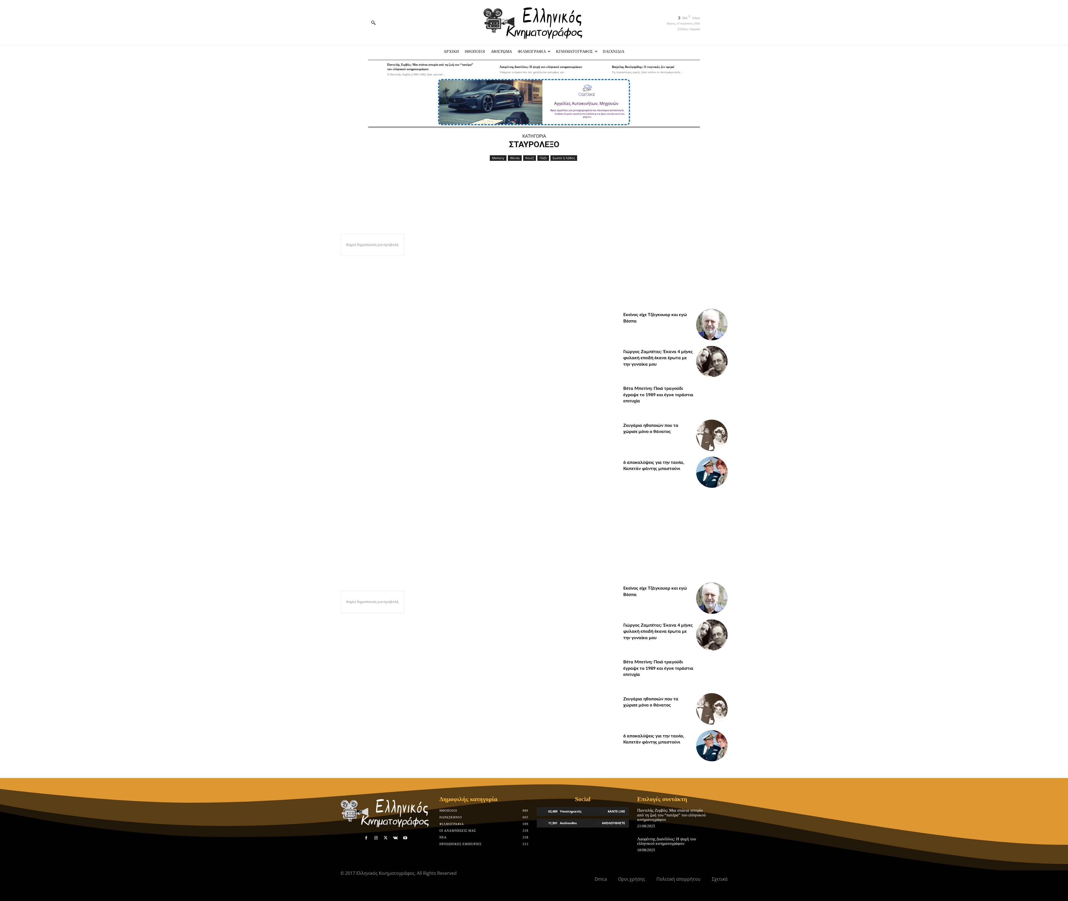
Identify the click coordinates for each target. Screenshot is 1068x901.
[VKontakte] (395, 837)
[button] (373, 23)
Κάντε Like (616, 811)
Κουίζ (529, 158)
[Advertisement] (675, 270)
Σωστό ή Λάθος (564, 158)
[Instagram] (375, 837)
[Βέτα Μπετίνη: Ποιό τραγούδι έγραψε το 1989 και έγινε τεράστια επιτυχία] (712, 398)
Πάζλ (543, 158)
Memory (498, 158)
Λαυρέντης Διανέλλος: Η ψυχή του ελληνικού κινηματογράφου (541, 66)
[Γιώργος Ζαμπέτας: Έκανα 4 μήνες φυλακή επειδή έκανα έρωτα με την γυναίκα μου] (712, 361)
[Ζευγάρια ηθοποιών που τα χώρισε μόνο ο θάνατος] (712, 435)
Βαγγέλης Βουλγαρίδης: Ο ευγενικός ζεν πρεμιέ (643, 66)
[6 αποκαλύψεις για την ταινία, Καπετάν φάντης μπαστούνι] (712, 472)
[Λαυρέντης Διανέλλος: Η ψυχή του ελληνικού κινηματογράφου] (489, 69)
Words (515, 158)
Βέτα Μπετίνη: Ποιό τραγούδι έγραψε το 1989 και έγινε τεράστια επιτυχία (658, 394)
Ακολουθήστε (613, 823)
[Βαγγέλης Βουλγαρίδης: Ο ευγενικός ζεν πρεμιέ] (601, 69)
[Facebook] (366, 837)
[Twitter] (385, 837)
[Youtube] (405, 837)
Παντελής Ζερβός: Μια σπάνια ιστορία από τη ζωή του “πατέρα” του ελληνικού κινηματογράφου (671, 815)
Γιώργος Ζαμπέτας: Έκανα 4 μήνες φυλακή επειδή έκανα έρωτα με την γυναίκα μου (658, 357)
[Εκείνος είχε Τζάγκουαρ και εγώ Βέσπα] (712, 324)
